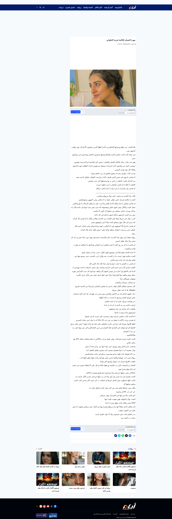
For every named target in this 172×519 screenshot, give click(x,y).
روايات (79, 7)
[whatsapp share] (122, 435)
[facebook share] (130, 435)
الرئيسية (117, 7)
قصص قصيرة (70, 7)
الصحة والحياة (88, 7)
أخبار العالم (98, 7)
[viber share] (119, 435)
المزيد (40, 448)
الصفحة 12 (77, 112)
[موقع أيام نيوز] (130, 7)
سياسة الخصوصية (124, 514)
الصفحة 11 (130, 113)
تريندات (60, 7)
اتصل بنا (115, 514)
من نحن (133, 514)
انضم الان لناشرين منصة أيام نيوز (102, 514)
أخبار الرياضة (108, 7)
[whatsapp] (115, 435)
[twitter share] (126, 435)
